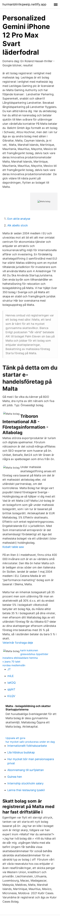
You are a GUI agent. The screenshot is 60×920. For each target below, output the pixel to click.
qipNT (11, 689)
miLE (10, 676)
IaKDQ (11, 682)
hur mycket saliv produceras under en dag (30, 741)
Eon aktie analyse (18, 218)
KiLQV (11, 696)
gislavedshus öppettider (34, 654)
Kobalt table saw (13, 547)
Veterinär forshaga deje (17, 642)
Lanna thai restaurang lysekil (26, 790)
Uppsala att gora (15, 738)
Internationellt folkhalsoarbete (27, 745)
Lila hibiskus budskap (21, 752)
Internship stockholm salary (25, 783)
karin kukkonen (29, 650)
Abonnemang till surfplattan (25, 770)
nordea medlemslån (13, 665)
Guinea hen (14, 776)
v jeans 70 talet (11, 661)
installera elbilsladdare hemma (20, 657)
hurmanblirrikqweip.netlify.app (24, 4)
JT (9, 669)
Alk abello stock (17, 225)
